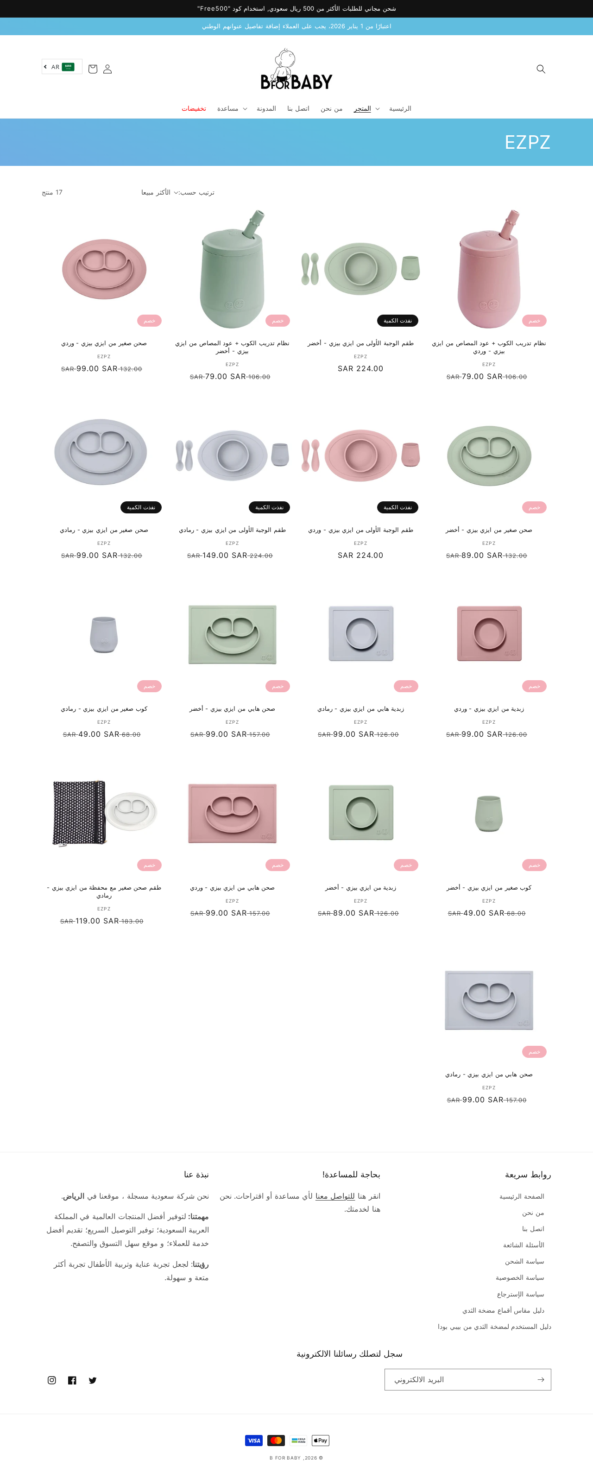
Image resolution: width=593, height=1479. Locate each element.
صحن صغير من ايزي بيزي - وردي (104, 343)
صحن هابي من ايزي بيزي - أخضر (232, 708)
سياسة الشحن (524, 1261)
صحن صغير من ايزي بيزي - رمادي (104, 529)
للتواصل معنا (335, 1196)
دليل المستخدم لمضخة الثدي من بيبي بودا (494, 1326)
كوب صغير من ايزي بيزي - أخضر (489, 887)
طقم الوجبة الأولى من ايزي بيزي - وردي (360, 529)
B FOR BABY (285, 1457)
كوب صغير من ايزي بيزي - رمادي (104, 708)
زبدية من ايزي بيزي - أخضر (361, 887)
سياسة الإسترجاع (520, 1294)
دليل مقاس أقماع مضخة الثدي (503, 1310)
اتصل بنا (533, 1228)
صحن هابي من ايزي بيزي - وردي (232, 887)
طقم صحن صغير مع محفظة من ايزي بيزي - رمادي (104, 891)
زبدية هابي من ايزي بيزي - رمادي (360, 708)
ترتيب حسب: (196, 192)
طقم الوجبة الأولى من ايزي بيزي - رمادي (232, 529)
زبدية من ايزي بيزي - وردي (489, 708)
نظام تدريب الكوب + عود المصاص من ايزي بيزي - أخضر (232, 346)
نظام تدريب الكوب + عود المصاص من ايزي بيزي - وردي (489, 346)
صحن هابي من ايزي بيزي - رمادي (489, 1074)
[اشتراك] (540, 1380)
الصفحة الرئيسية (521, 1196)
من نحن (533, 1212)
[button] (541, 69)
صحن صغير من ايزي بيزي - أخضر (489, 529)
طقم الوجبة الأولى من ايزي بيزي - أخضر (360, 343)
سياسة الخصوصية (520, 1277)
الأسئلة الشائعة (523, 1245)
